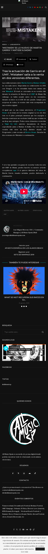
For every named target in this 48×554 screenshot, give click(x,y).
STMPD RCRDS (37, 210)
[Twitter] (30, 7)
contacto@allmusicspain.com (12, 490)
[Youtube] (34, 7)
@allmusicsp (6, 384)
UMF (5, 214)
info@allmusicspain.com (11, 493)
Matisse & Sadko (23, 210)
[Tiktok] (42, 7)
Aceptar (40, 549)
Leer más (24, 552)
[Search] (46, 7)
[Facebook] (13, 473)
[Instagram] (32, 7)
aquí (14, 170)
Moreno (7, 53)
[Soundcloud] (37, 7)
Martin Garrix (9, 210)
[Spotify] (40, 7)
